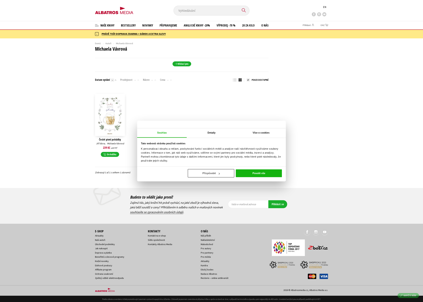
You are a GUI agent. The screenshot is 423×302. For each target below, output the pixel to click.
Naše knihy (107, 25)
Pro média (206, 256)
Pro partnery (207, 252)
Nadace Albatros (209, 273)
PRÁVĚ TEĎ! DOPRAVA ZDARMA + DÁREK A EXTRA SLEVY (134, 33)
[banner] (114, 8)
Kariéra (204, 265)
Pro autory (206, 248)
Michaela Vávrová (115, 143)
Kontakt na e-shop (157, 235)
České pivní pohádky (110, 139)
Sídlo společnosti (156, 239)
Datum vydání (102, 79)
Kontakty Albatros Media (160, 244)
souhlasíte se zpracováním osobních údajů (156, 212)
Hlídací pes (183, 63)
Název (146, 79)
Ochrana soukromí (104, 273)
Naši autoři (100, 239)
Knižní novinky (102, 261)
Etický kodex (207, 269)
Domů (98, 43)
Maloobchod (207, 244)
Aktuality (99, 235)
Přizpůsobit (209, 173)
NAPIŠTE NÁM (410, 295)
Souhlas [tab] (162, 132)
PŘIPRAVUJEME (168, 25)
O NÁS (265, 25)
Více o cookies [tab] (261, 132)
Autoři (108, 43)
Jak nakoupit (101, 248)
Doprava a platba (103, 252)
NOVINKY (147, 25)
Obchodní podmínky (105, 244)
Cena (162, 79)
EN (324, 7)
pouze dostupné (260, 79)
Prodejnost (126, 79)
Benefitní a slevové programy (109, 256)
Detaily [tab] (212, 132)
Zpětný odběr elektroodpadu (109, 278)
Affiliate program (103, 269)
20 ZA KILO (248, 25)
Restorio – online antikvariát (214, 278)
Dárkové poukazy (103, 265)
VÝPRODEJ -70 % (226, 25)
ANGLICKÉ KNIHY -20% (197, 25)
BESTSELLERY (128, 25)
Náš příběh (206, 235)
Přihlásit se (278, 204)
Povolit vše (258, 173)
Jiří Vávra (100, 143)
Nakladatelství (208, 239)
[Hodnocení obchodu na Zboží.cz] (316, 246)
